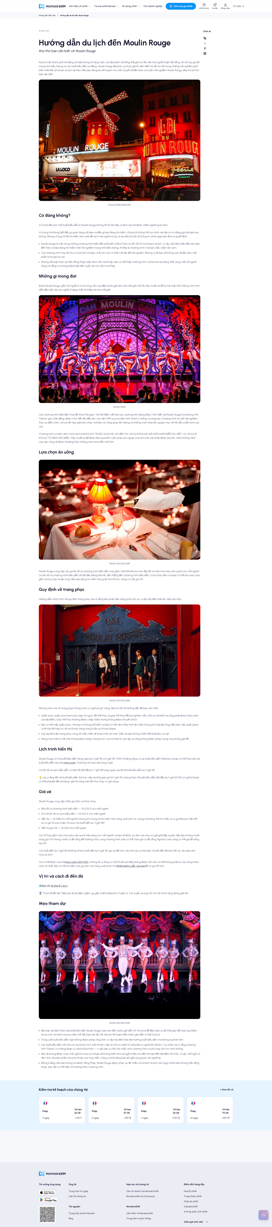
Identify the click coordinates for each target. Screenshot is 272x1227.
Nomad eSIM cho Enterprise (140, 1196)
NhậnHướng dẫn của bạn (131, 866)
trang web (69, 762)
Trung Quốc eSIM (192, 1196)
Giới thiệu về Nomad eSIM (139, 1213)
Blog (71, 1218)
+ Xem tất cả (226, 1089)
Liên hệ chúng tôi (77, 1196)
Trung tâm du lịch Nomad (81, 1213)
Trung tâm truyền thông (138, 1218)
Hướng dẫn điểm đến (47, 15)
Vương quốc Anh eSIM (195, 1211)
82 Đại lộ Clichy (59, 885)
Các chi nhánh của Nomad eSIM (142, 1191)
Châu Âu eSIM (191, 1201)
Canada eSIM (191, 1206)
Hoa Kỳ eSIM (190, 1191)
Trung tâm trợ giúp (78, 1191)
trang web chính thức (77, 862)
